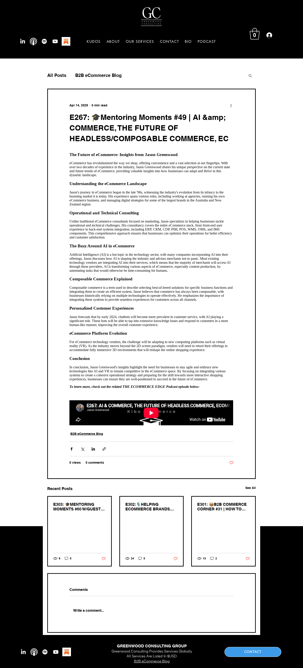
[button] (140, 41)
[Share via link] (104, 449)
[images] (66, 41)
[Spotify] (44, 41)
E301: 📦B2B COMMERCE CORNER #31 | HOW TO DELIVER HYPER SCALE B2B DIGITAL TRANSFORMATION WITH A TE (223, 506)
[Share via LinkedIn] (93, 449)
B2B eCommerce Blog (98, 75)
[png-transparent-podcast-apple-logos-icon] (33, 41)
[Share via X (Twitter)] (82, 449)
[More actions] (231, 105)
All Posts (56, 75)
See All (250, 488)
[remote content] (151, 287)
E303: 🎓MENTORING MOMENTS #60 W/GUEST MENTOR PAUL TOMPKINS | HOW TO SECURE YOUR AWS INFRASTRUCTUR (78, 506)
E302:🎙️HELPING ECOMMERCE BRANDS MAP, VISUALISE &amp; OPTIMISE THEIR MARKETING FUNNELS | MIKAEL (148, 506)
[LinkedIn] (22, 41)
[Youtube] (55, 41)
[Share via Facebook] (71, 449)
